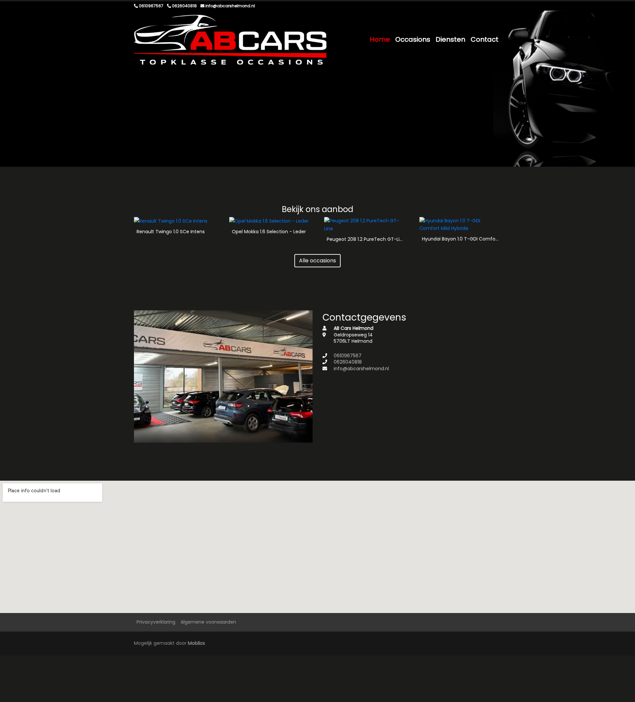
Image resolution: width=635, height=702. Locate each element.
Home (380, 39)
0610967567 (347, 355)
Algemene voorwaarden (208, 622)
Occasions (412, 39)
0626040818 (348, 362)
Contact (484, 39)
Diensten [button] (450, 39)
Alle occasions (317, 260)
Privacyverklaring (156, 622)
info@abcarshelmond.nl (361, 368)
